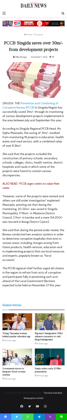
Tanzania (38, 34)
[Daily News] (33, 5)
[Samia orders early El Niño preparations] (50, 356)
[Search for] (63, 13)
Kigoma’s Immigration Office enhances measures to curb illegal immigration (49, 336)
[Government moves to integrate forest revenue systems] (17, 356)
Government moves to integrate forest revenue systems (14, 371)
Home (29, 34)
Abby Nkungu (21, 57)
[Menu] (4, 13)
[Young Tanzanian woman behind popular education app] (17, 321)
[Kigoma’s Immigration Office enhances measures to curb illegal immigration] (50, 321)
